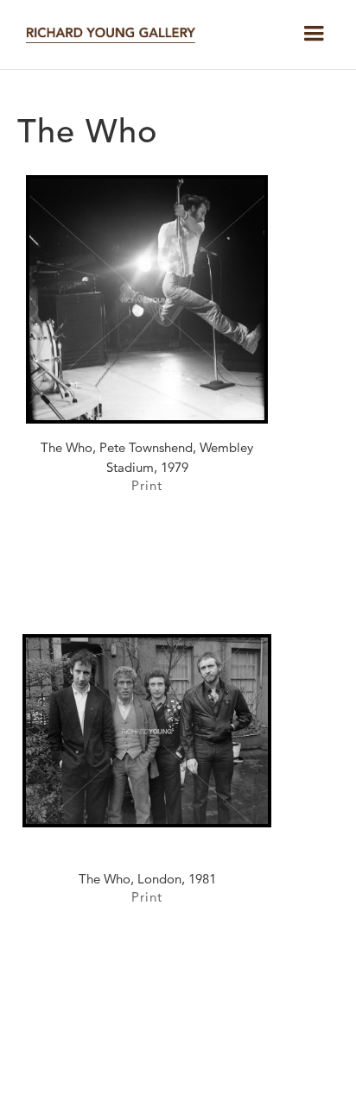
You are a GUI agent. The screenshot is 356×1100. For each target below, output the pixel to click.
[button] (314, 34)
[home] (106, 34)
